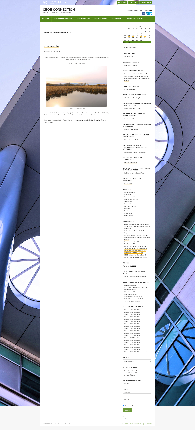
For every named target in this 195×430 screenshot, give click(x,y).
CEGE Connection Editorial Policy (135, 276)
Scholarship (128, 211)
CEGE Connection (59, 9)
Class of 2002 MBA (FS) (132, 317)
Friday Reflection (51, 46)
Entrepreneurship (129, 197)
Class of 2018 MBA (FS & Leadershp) (136, 352)
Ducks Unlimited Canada (80, 120)
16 (141, 35)
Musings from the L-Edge (132, 108)
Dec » (129, 42)
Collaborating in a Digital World (134, 173)
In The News (128, 183)
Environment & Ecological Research (135, 74)
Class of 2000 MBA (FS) (132, 312)
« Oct (124, 42)
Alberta (69, 120)
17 (145, 35)
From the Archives (130, 89)
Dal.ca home (122, 2)
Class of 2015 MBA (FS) (132, 345)
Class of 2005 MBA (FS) (132, 324)
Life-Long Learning (130, 206)
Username (126, 392)
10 (145, 33)
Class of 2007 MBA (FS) (132, 328)
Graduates (148, 424)
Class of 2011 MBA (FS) (132, 338)
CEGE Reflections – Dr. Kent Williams (136, 257)
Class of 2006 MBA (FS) (132, 326)
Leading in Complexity (131, 129)
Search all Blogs (146, 2)
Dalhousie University (50, 2)
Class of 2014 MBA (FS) (132, 342)
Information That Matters (132, 140)
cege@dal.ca (130, 375)
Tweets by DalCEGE (129, 266)
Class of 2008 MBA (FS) (132, 331)
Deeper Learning (129, 192)
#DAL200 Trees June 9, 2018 (133, 299)
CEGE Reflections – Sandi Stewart (135, 246)
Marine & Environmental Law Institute (136, 76)
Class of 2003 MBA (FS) (132, 319)
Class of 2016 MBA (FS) (132, 347)
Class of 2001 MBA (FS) (132, 314)
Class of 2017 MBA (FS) (132, 349)
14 (133, 35)
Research (127, 208)
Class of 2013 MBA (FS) (132, 340)
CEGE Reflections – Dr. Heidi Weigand (136, 224)
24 (145, 38)
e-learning (127, 194)
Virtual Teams (128, 215)
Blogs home (133, 2)
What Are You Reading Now (133, 98)
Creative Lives (128, 56)
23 (141, 38)
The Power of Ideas (130, 119)
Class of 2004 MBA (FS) (132, 321)
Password (126, 399)
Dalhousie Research (130, 65)
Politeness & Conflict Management (135, 152)
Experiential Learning (131, 199)
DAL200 (126, 384)
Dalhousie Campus (130, 285)
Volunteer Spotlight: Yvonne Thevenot (136, 235)
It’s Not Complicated (130, 162)
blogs (62, 2)
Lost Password (127, 419)
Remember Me (129, 406)
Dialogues (124, 424)
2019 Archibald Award (131, 292)
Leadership (127, 204)
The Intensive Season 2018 (133, 296)
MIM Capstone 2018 (130, 294)
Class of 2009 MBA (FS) (132, 333)
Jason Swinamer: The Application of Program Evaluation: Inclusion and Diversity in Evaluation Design (135, 250)
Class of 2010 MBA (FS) (132, 335)
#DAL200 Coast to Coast (132, 301)
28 (133, 40)
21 (133, 38)
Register (125, 417)
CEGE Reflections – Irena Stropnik (135, 255)
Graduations (128, 201)
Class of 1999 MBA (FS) (132, 310)
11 (149, 33)
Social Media (128, 213)
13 (129, 35)
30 (141, 40)
